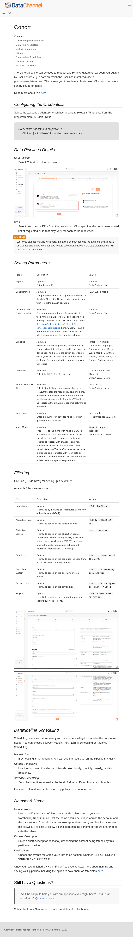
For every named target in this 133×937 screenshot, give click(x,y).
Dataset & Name (24, 61)
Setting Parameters (26, 49)
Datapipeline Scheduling (28, 57)
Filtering (20, 53)
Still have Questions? (26, 65)
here (43, 92)
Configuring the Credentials (30, 40)
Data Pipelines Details (27, 45)
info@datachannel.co (43, 898)
